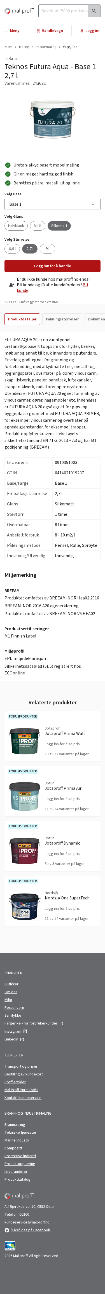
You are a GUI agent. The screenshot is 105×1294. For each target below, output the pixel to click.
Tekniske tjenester (20, 1132)
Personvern (14, 1008)
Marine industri (16, 1140)
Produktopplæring (19, 1164)
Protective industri (20, 1156)
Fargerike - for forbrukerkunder (30, 1023)
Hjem (8, 47)
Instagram (12, 1031)
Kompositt (13, 1148)
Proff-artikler (15, 1082)
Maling (24, 47)
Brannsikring (14, 1124)
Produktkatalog (17, 1179)
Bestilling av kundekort (23, 1074)
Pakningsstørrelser (62, 319)
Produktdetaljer (22, 319)
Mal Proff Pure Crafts (21, 1090)
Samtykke (12, 1015)
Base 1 (15, 204)
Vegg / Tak (70, 47)
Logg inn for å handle (52, 266)
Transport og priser (21, 1066)
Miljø (8, 1000)
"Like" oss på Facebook (30, 1230)
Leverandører (15, 1172)
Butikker (11, 984)
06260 (24, 1214)
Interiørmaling (46, 47)
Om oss (10, 992)
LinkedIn (11, 1039)
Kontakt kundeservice (22, 1098)
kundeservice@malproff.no (27, 1222)
